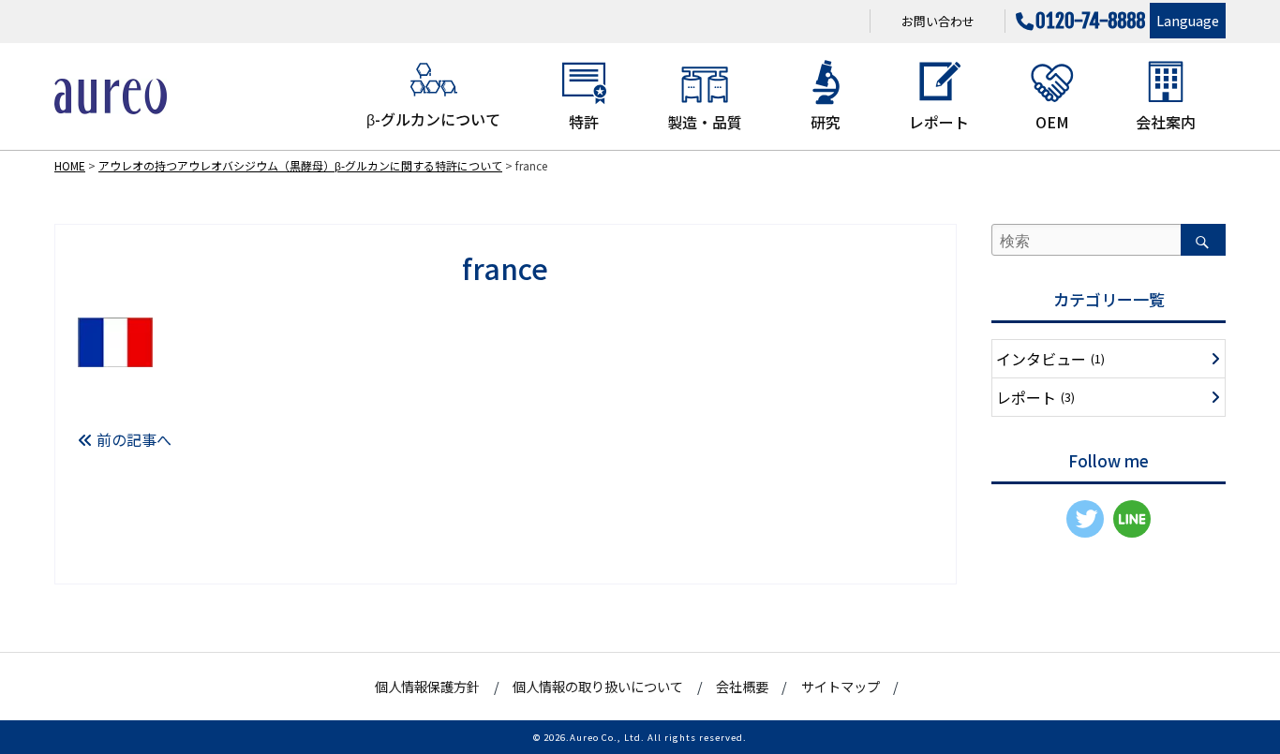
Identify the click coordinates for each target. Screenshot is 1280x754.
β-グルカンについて (433, 119)
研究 (826, 122)
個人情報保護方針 (427, 686)
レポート (939, 122)
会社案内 (1166, 122)
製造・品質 (704, 122)
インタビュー (1050, 358)
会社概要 (742, 686)
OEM (1052, 122)
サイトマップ (840, 686)
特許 (584, 122)
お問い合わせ (938, 21)
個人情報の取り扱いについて (598, 686)
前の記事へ (132, 439)
